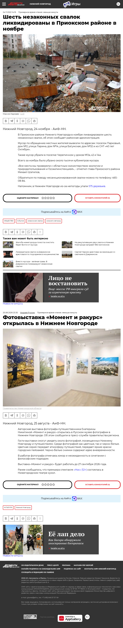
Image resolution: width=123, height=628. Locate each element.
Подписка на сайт (72, 569)
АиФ (22, 114)
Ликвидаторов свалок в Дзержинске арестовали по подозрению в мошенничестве (37, 253)
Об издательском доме (32, 565)
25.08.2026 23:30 (10, 312)
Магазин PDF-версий (83, 565)
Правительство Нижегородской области (22, 408)
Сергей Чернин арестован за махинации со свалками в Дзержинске (95, 253)
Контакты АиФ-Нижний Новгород (100, 569)
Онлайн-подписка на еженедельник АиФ (40, 569)
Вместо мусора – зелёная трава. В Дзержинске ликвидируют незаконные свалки (34, 263)
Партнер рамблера (47, 617)
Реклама (66, 565)
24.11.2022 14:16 (9, 12)
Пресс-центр (53, 565)
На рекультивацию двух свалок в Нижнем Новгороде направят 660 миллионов (94, 243)
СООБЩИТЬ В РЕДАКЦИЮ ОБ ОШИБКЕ (37, 572)
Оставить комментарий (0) (97, 198)
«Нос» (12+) (80, 469)
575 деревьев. (97, 186)
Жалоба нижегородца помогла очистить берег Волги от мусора (35, 243)
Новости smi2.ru (13, 303)
